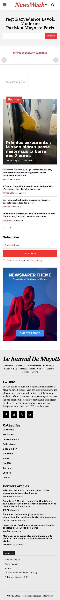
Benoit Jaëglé (12, 161)
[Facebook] (6, 414)
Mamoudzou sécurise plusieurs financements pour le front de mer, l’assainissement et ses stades (29, 215)
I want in (28, 253)
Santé (6, 179)
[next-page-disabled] (56, 60)
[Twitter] (22, 414)
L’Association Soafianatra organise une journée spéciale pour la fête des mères (26, 201)
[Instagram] (14, 414)
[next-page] (9, 228)
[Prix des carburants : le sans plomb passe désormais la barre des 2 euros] (30, 131)
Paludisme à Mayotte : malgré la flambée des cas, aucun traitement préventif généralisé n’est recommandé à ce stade (27, 172)
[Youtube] (30, 414)
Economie (7, 220)
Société (6, 207)
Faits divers (8, 193)
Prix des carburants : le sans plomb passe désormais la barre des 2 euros (28, 149)
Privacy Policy (35, 260)
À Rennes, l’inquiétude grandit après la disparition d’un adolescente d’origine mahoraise (28, 187)
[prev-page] (4, 60)
